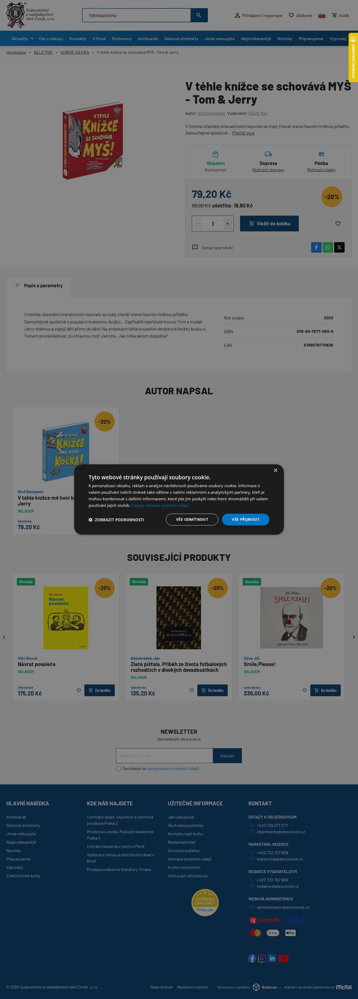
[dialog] (179, 499)
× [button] (275, 470)
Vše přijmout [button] (245, 519)
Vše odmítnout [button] (192, 519)
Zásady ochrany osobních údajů (160, 505)
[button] (116, 520)
